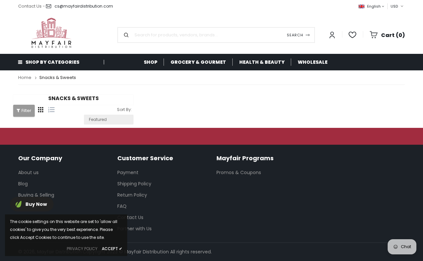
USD (388, 6)
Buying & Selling (36, 195)
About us (28, 172)
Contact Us (130, 217)
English (374, 6)
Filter (26, 110)
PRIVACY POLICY (82, 248)
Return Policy (132, 195)
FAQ (122, 206)
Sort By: (124, 109)
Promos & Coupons (238, 172)
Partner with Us (134, 228)
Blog (23, 183)
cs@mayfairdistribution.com (84, 6)
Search (295, 35)
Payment (127, 172)
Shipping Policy (134, 183)
